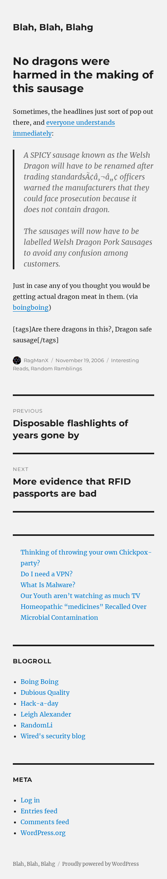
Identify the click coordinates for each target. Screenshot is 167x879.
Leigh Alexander (46, 714)
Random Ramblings (56, 368)
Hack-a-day (39, 703)
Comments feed (45, 822)
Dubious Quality (45, 692)
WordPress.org (43, 833)
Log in (30, 800)
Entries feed (39, 811)
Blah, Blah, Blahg (53, 27)
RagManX (36, 360)
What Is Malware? (48, 585)
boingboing (31, 307)
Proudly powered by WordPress (100, 864)
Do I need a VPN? (47, 574)
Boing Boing (40, 681)
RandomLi (36, 725)
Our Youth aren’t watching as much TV (80, 596)
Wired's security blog (53, 736)
